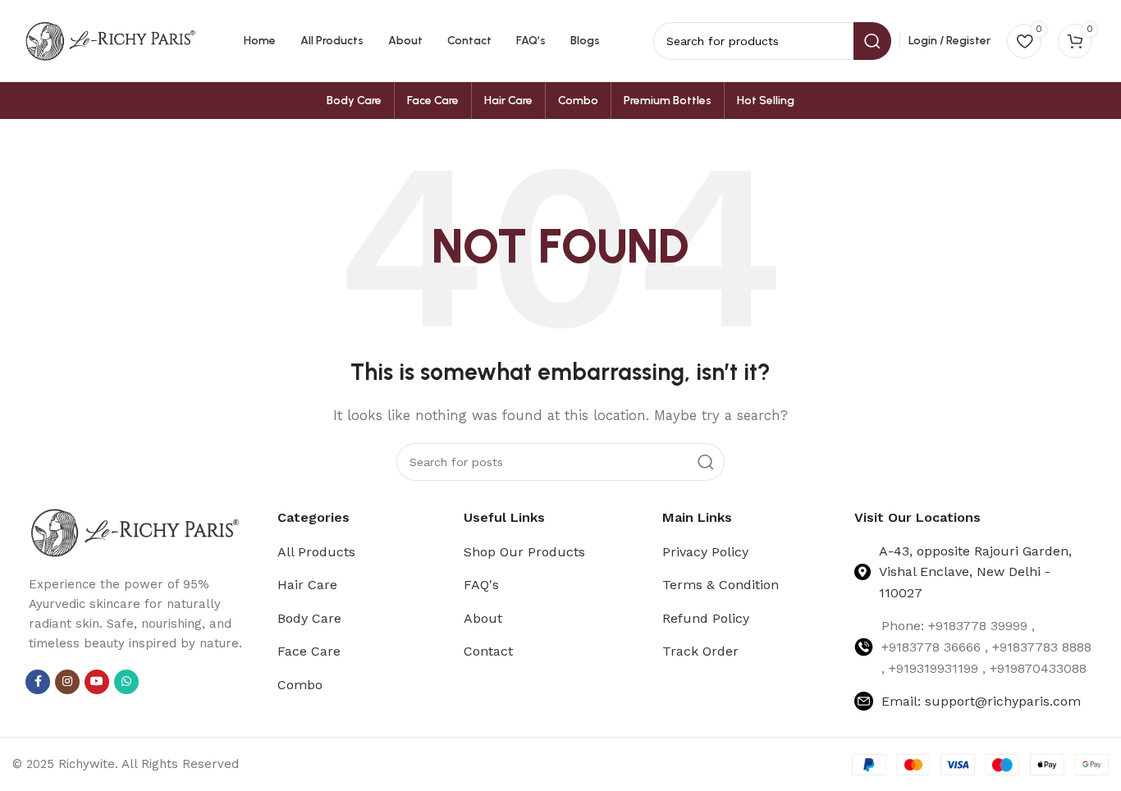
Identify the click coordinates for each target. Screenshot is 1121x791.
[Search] (706, 462)
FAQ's (481, 584)
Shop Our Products (524, 552)
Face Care (309, 651)
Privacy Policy (705, 552)
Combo (300, 685)
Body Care (309, 618)
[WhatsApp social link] (126, 682)
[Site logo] (111, 40)
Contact (488, 651)
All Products (316, 552)
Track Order (700, 651)
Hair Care (307, 584)
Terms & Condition (720, 584)
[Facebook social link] (37, 682)
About (483, 618)
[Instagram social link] (67, 682)
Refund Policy (705, 618)
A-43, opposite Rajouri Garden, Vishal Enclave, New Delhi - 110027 (975, 572)
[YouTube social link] (97, 682)
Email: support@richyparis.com (981, 701)
